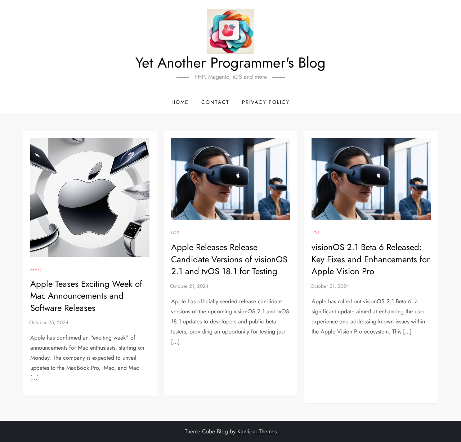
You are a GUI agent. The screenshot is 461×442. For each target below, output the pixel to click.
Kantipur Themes (257, 431)
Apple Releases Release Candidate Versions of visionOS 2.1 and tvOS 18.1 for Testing (229, 259)
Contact (215, 102)
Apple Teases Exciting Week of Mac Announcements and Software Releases (86, 295)
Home (180, 102)
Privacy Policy (266, 102)
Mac (36, 270)
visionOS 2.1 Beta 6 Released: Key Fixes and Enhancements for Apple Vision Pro (371, 259)
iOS (175, 233)
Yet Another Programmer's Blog (230, 62)
